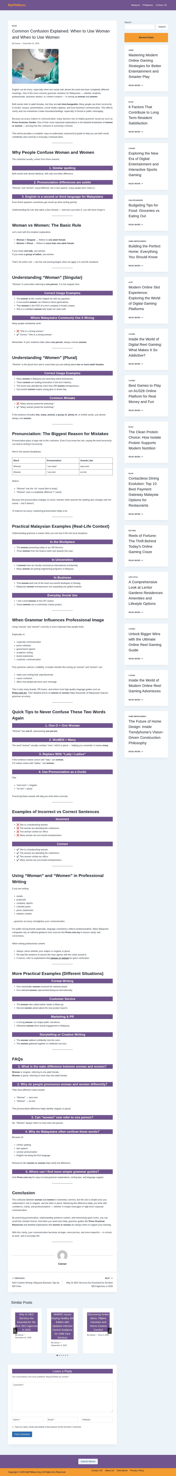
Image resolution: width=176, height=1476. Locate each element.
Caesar (17, 43)
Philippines (148, 5)
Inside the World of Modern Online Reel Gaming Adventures (145, 685)
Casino (132, 148)
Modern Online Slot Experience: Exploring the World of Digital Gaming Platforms (144, 298)
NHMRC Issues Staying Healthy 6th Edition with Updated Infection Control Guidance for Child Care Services (62, 1326)
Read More (136, 85)
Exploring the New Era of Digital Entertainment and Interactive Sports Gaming (144, 164)
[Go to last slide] (15, 1331)
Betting (132, 531)
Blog (14, 26)
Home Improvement (137, 241)
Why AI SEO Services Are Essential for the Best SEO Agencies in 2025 (89, 1282)
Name (16, 1419)
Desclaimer (122, 1470)
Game (131, 50)
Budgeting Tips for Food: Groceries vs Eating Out (144, 210)
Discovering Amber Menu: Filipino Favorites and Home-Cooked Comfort (98, 1322)
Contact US (161, 5)
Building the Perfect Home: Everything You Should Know (144, 251)
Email (51, 1419)
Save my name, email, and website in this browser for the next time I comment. (48, 1427)
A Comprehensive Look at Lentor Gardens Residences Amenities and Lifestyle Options (146, 593)
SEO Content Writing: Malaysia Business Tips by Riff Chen (35, 1282)
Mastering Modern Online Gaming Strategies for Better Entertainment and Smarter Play (145, 66)
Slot (131, 282)
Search (127, 22)
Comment (18, 1385)
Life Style (133, 577)
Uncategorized (136, 200)
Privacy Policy (137, 1470)
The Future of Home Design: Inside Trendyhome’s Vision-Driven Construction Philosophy (146, 732)
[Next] (110, 1331)
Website (86, 1419)
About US (109, 1470)
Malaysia (135, 5)
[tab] (57, 1355)
